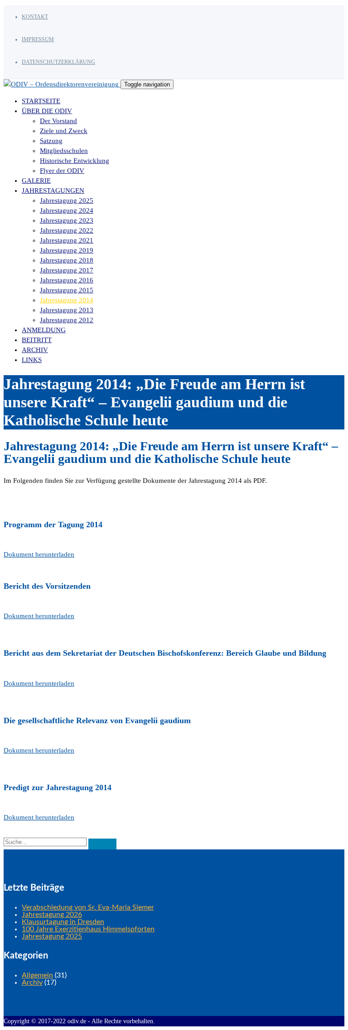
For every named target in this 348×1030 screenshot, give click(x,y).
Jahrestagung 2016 (66, 280)
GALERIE (36, 180)
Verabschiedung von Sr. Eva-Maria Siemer (88, 907)
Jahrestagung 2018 (66, 260)
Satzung (51, 140)
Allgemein (37, 975)
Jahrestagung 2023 (66, 220)
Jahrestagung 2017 (66, 270)
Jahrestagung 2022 (66, 230)
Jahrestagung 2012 (66, 320)
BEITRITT (37, 339)
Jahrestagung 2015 (66, 290)
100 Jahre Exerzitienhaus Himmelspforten (88, 929)
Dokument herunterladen (39, 554)
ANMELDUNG (44, 330)
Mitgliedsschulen (64, 150)
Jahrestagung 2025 (66, 200)
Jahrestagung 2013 (66, 310)
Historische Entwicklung (74, 160)
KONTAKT (35, 17)
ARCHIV (35, 349)
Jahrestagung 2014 (66, 300)
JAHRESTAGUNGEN (53, 190)
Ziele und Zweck (63, 130)
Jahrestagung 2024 (66, 210)
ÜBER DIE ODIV (47, 110)
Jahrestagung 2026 (52, 914)
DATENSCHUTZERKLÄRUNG (58, 62)
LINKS (32, 359)
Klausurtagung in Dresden (63, 921)
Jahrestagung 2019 (66, 250)
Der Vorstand (58, 120)
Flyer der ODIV (62, 170)
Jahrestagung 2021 (66, 240)
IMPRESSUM (38, 39)
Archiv (32, 982)
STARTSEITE (41, 101)
